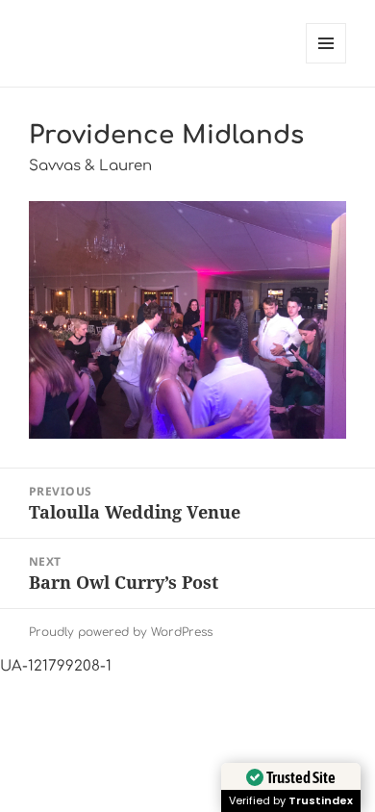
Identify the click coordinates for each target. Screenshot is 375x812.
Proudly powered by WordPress (120, 632)
